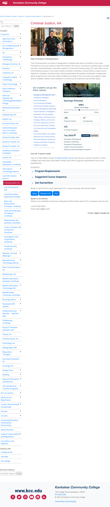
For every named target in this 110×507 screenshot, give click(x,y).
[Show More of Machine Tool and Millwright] (20, 253)
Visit (56, 193)
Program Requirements (47, 171)
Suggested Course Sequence (51, 177)
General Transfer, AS (10, 146)
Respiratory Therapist (7, 353)
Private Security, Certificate (10, 247)
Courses (4, 416)
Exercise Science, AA (10, 123)
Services (4, 411)
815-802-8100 (60, 494)
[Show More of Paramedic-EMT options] (20, 303)
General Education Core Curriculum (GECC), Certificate (9, 130)
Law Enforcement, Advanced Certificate (12, 195)
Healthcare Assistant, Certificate (11, 151)
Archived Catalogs (7, 470)
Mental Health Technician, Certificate (11, 293)
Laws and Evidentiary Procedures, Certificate (12, 213)
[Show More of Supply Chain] (20, 370)
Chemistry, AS (8, 73)
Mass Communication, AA (11, 268)
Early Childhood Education (8, 89)
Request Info (45, 193)
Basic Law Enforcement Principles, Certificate (12, 203)
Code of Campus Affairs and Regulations (10, 435)
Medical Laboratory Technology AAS (10, 286)
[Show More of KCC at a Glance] (20, 393)
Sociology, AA (7, 366)
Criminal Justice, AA (11, 183)
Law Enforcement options (33, 16)
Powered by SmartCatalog (65, 501)
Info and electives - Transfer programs (10, 387)
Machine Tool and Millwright (9, 254)
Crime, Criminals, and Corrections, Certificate (12, 230)
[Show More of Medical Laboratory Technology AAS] (20, 285)
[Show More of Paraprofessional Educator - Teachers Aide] (20, 310)
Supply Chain (7, 370)
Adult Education (7, 430)
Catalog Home (6, 452)
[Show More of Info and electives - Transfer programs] (20, 386)
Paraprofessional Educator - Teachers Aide (10, 313)
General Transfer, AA (10, 142)
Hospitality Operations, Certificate (11, 163)
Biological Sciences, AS (11, 64)
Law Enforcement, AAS (11, 188)
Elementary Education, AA (11, 108)
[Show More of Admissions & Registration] (20, 397)
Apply (34, 193)
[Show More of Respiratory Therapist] (20, 351)
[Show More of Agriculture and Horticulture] (20, 38)
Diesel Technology (9, 84)
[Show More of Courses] (20, 415)
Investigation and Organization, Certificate (11, 239)
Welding (5, 374)
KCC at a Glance (7, 393)
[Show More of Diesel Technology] (20, 84)
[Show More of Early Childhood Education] (20, 88)
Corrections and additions (7, 442)
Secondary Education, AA (11, 360)
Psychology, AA (8, 343)
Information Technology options (10, 170)
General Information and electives (10, 380)
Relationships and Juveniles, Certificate (12, 221)
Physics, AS (6, 334)
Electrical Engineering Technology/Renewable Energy (11, 99)
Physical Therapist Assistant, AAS (9, 328)
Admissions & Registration (6, 398)
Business (6, 68)
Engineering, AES (9, 114)
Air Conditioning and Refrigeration (10, 47)
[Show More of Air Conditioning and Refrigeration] (20, 45)
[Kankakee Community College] (57, 3)
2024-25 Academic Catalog (8, 16)
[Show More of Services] (20, 411)
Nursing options (9, 299)
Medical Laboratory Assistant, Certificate (10, 279)
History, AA (6, 157)
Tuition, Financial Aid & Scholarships (10, 405)
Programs (21, 16)
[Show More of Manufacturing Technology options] (20, 260)
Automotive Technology (7, 58)
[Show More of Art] (20, 52)
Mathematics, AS (9, 274)
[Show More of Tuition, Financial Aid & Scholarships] (20, 404)
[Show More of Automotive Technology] (20, 57)
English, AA (6, 119)
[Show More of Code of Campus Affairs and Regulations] (20, 434)
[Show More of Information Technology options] (20, 168)
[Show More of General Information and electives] (20, 379)
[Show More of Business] (20, 68)
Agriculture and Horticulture (8, 40)
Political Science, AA (10, 339)
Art (3, 52)
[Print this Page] (108, 18)
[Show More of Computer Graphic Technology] (20, 77)
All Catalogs (5, 461)
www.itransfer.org (64, 158)
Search (16, 26)
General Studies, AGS (10, 137)
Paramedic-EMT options (8, 305)
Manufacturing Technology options (10, 261)
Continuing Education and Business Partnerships (9, 422)
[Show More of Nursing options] (20, 299)
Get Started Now (44, 182)
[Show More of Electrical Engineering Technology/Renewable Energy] (20, 95)
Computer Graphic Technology (9, 78)
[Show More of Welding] (20, 374)
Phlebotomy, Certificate (7, 321)
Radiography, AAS (9, 347)
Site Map (4, 456)
